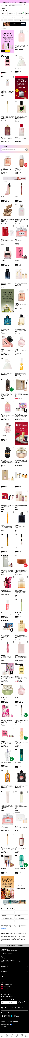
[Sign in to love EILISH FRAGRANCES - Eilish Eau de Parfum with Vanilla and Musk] (13, 205)
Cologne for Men (13, 933)
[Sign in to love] (27, 55)
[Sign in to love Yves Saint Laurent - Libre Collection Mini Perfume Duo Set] (27, 469)
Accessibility (16, 1023)
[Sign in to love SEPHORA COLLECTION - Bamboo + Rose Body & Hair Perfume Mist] (27, 855)
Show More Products (21, 888)
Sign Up (22, 1002)
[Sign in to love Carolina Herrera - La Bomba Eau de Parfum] (13, 577)
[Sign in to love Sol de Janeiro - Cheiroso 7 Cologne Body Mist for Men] (27, 749)
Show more (3, 928)
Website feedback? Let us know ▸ (14, 945)
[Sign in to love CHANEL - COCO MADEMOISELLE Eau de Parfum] (27, 290)
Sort (5, 20)
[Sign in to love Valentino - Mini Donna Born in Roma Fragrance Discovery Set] (13, 728)
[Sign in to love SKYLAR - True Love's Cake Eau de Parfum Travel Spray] (27, 705)
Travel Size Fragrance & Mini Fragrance (14, 938)
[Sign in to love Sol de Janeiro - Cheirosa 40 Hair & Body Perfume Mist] (13, 599)
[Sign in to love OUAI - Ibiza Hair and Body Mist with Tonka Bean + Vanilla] (27, 834)
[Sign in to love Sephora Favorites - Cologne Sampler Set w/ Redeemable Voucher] (13, 621)
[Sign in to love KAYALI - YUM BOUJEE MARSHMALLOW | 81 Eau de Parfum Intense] (27, 31)
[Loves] (24, 5)
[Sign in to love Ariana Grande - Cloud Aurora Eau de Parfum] (13, 358)
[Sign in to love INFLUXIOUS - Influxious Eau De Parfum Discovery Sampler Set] (13, 855)
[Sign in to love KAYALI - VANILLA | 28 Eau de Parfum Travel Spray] (27, 183)
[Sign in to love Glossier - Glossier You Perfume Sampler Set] (13, 226)
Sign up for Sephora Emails (7, 999)
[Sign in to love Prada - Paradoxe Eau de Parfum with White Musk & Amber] (13, 336)
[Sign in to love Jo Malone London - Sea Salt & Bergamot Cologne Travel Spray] (27, 792)
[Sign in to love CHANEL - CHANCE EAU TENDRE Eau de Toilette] (27, 684)
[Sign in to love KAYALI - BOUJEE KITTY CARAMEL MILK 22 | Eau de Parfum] (27, 205)
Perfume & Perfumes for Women (8, 935)
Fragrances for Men (22, 933)
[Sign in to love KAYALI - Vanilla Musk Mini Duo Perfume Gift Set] (27, 491)
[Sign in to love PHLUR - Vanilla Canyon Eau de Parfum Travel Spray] (13, 534)
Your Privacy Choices (5, 1024)
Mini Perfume (9, 938)
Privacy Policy (3, 1023)
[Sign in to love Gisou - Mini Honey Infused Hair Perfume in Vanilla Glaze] (27, 728)
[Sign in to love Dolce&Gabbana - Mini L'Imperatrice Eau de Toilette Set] (27, 380)
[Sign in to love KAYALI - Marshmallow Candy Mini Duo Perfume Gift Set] (27, 268)
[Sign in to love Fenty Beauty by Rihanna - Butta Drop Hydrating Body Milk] (13, 749)
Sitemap (21, 1023)
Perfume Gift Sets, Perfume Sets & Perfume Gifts (12, 935)
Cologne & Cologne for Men (18, 938)
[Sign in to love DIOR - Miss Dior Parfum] (13, 813)
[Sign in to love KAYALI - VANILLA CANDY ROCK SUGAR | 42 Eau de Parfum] (13, 401)
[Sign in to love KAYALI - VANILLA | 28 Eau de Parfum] (13, 124)
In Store (11, 20)
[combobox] (15, 5)
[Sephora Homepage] (4, 5)
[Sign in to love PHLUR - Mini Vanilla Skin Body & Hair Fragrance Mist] (27, 155)
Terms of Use (10, 1023)
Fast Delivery (18, 20)
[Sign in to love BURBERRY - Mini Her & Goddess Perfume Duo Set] (13, 469)
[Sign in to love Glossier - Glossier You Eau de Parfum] (27, 124)
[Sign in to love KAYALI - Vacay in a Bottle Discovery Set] (27, 813)
